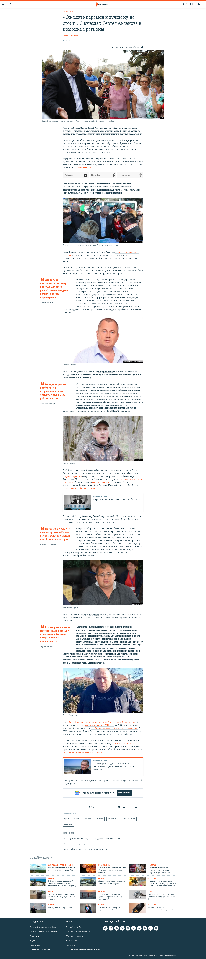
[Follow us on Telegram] (133, 928)
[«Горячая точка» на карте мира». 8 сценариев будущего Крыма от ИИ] (137, 894)
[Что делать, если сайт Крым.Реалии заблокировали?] (137, 908)
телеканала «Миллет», (123, 743)
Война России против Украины (61, 865)
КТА (191, 4)
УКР (185, 4)
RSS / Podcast (35, 945)
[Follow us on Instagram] (122, 928)
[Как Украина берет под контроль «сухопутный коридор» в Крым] (38, 868)
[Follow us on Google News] (128, 928)
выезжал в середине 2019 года (99, 725)
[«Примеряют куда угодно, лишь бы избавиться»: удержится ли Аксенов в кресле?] (77, 766)
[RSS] (145, 928)
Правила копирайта (74, 936)
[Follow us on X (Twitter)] (111, 928)
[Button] (117, 47)
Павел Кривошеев (70, 36)
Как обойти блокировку (40, 950)
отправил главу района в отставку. (79, 488)
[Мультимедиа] (198, 4)
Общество (151, 865)
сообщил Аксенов (82, 168)
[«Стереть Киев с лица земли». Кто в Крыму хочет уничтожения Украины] (88, 868)
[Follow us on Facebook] (105, 928)
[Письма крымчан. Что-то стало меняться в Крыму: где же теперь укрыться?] (38, 894)
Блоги (50, 892)
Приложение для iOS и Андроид (43, 932)
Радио (32, 941)
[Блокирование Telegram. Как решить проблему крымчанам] (38, 908)
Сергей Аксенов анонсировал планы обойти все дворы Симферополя (102, 722)
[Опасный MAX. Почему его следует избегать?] (88, 908)
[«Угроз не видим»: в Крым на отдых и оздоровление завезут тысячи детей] (88, 894)
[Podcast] (150, 928)
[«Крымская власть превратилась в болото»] (77, 502)
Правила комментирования (78, 932)
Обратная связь (72, 941)
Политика (68, 12)
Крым (149, 892)
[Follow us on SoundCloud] (139, 928)
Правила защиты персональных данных (83, 950)
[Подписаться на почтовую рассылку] (156, 928)
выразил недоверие (101, 482)
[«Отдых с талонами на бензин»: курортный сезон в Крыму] (88, 881)
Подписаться (124, 793)
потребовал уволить (72, 476)
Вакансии (70, 945)
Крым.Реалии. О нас (74, 927)
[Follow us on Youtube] (116, 928)
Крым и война (104, 865)
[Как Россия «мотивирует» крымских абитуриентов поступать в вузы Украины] (137, 868)
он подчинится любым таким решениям (82, 752)
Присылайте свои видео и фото (43, 927)
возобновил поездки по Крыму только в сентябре (114, 728)
